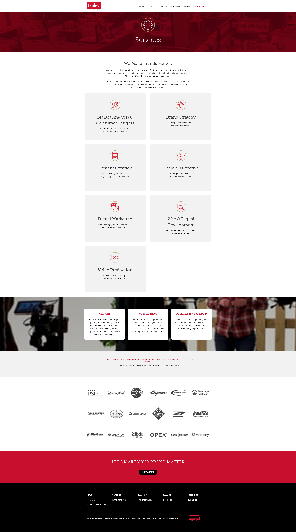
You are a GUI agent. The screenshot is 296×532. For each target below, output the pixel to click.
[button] (96, 504)
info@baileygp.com (145, 500)
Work (142, 6)
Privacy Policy (131, 518)
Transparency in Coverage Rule (166, 518)
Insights (163, 6)
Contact (187, 6)
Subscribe (200, 6)
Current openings (119, 500)
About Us (175, 6)
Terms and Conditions (145, 518)
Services (152, 6)
